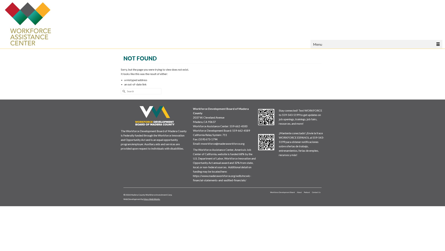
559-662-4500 (238, 126)
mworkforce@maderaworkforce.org (223, 143)
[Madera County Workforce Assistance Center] (57, 24)
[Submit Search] (123, 91)
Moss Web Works (152, 199)
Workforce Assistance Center (210, 126)
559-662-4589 (241, 130)
